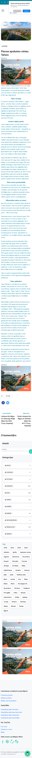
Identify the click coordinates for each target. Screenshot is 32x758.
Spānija (24, 597)
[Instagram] (7, 741)
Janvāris (18, 570)
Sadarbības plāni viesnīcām (9, 709)
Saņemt (26, 11)
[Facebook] (2, 741)
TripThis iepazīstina (11, 520)
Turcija (6, 602)
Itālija (23, 566)
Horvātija (15, 566)
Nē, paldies (17, 11)
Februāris (15, 561)
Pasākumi (8, 513)
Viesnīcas (8, 533)
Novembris (7, 588)
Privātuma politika (6, 695)
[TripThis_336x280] (16, 72)
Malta (5, 584)
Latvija (8, 396)
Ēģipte (6, 611)
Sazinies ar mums (6, 729)
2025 (19, 548)
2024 (12, 548)
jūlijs (5, 575)
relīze (15, 593)
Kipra (5, 579)
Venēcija (23, 602)
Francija (24, 561)
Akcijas (8, 465)
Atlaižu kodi (9, 472)
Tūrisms (14, 602)
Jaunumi (8, 499)
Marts (13, 584)
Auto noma (9, 479)
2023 (5, 548)
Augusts (6, 557)
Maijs (26, 579)
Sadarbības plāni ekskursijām (10, 718)
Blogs (5, 46)
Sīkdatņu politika (6, 698)
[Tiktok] (16, 741)
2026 (26, 548)
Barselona (15, 557)
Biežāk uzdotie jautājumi (8, 701)
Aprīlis (15, 552)
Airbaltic (6, 552)
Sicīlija (17, 597)
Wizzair (13, 606)
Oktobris (17, 588)
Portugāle (7, 593)
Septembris (8, 597)
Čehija (21, 606)
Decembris (26, 557)
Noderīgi (8, 506)
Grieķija (6, 566)
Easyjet (6, 561)
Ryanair (23, 593)
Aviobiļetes (9, 486)
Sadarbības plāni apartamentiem (11, 712)
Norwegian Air (22, 584)
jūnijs (11, 575)
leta (19, 579)
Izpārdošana (8, 570)
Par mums (4, 727)
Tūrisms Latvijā (10, 527)
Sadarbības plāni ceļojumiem (10, 715)
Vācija (6, 606)
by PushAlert (14, 13)
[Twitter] (12, 741)
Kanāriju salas (21, 575)
